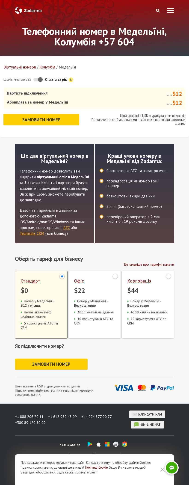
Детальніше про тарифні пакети (149, 264)
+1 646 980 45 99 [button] (62, 416)
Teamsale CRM (32, 233)
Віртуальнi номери (19, 67)
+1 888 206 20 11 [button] (29, 416)
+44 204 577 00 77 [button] (96, 416)
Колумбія (47, 67)
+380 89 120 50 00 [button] (30, 422)
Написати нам (150, 414)
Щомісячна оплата (17, 79)
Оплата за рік (56, 79)
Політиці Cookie (96, 467)
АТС (66, 227)
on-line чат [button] (150, 425)
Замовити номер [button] (41, 119)
